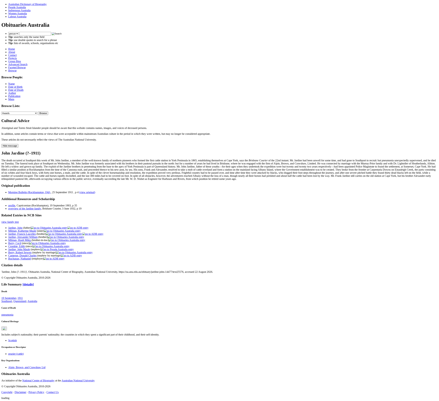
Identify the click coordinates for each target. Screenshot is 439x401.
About (11, 52)
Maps (11, 99)
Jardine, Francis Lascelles (22, 233)
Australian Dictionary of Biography (27, 4)
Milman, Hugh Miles (19, 240)
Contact (12, 55)
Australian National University (78, 380)
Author (12, 93)
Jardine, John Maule (19, 249)
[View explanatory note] (4, 328)
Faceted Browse (17, 67)
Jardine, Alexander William (23, 237)
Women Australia (17, 13)
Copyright (6, 392)
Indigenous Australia (19, 10)
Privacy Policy (36, 392)
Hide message (10, 146)
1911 (20, 298)
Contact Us (52, 392)
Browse (12, 70)
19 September (8, 298)
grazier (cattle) (16, 353)
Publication (14, 96)
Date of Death (15, 89)
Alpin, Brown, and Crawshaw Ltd (26, 367)
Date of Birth (15, 86)
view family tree (10, 221)
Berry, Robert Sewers (20, 252)
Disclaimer (20, 392)
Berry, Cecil (14, 243)
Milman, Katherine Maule (22, 230)
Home (11, 48)
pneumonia (7, 314)
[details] (28, 284)
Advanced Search (17, 64)
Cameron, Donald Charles (22, 255)
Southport (6, 301)
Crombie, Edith (16, 246)
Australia (32, 301)
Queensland (19, 301)
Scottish (12, 340)
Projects (12, 58)
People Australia (17, 7)
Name (11, 83)
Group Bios (14, 61)
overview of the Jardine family (24, 208)
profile (11, 205)
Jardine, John (15, 227)
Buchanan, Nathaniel (19, 258)
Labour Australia (17, 16)
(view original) (87, 192)
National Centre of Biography (38, 380)
